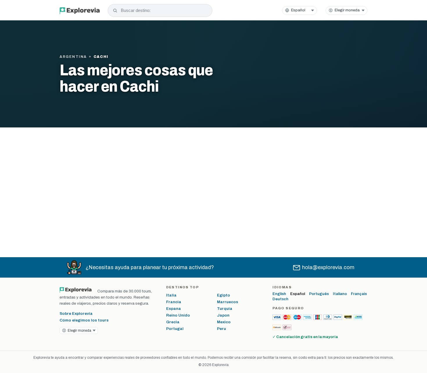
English (279, 294)
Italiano (340, 294)
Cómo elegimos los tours (84, 320)
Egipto (223, 295)
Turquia (224, 308)
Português (319, 294)
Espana (173, 308)
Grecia (173, 322)
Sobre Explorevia (76, 313)
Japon (223, 315)
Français (359, 294)
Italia (171, 295)
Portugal (175, 328)
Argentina (73, 57)
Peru (221, 328)
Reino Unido (178, 315)
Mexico (224, 322)
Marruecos (227, 302)
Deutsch (280, 299)
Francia (173, 302)
